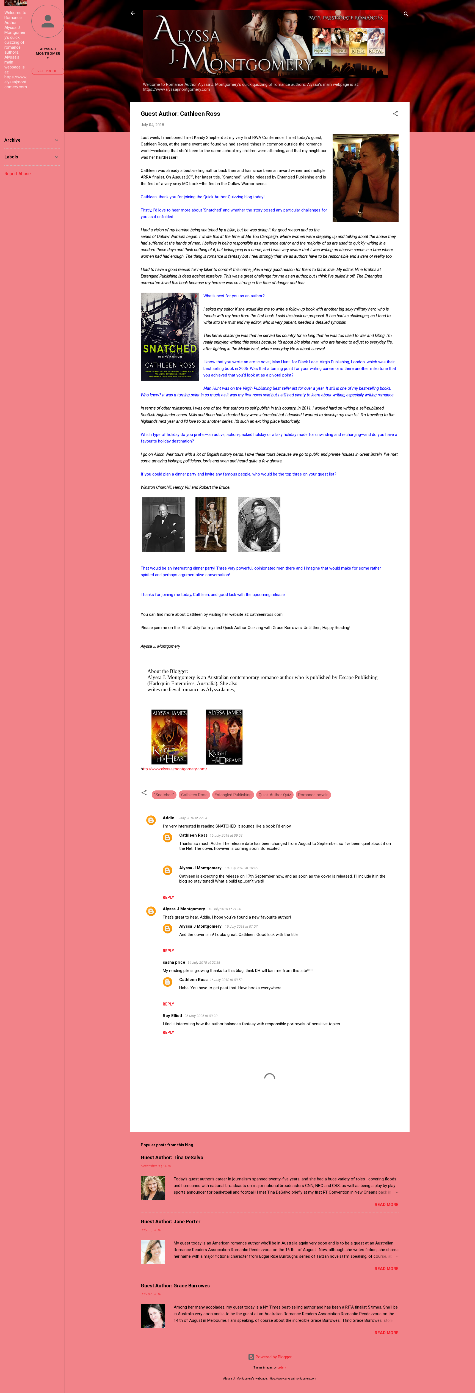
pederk (281, 1367)
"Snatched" (164, 794)
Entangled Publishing (233, 794)
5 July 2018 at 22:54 (191, 818)
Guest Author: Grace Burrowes (175, 1285)
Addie (168, 817)
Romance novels (313, 794)
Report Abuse (17, 173)
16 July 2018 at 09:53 (226, 835)
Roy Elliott (172, 1015)
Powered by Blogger (273, 1356)
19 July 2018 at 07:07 (241, 926)
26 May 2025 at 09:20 (200, 1016)
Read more (387, 1204)
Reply (168, 897)
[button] (395, 114)
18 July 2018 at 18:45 (241, 868)
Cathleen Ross (194, 794)
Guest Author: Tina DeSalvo (172, 1157)
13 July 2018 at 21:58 (224, 909)
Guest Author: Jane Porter (170, 1221)
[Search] (406, 15)
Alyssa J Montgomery (201, 868)
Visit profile (48, 71)
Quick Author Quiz (275, 794)
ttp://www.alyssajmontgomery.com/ (175, 768)
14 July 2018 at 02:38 (203, 962)
